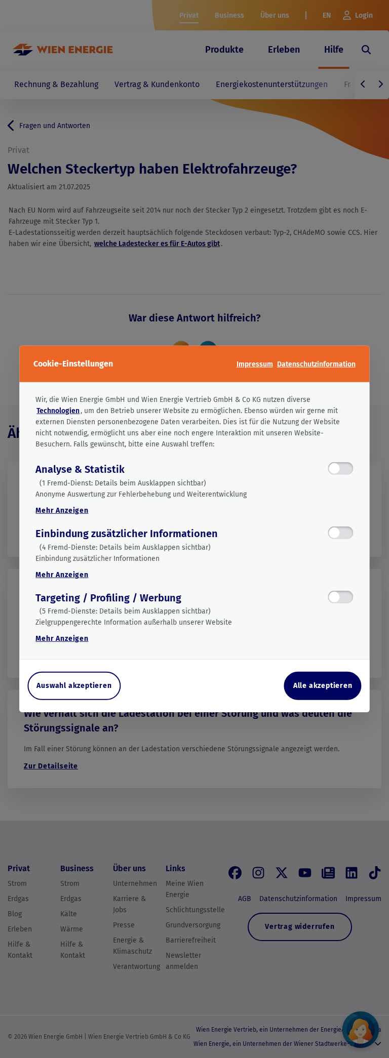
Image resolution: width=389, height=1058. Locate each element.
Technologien (58, 410)
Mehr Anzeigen (61, 510)
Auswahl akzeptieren (73, 685)
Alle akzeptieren (323, 685)
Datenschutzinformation (316, 363)
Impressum (255, 363)
